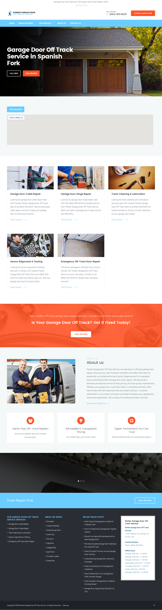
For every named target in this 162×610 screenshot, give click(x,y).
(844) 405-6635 (118, 14)
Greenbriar (50, 560)
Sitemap (66, 605)
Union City (50, 534)
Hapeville (50, 543)
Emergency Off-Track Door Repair (21, 541)
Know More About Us (96, 403)
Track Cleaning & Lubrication (19, 532)
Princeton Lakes (52, 556)
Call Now (14, 73)
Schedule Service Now (143, 13)
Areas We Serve (25, 23)
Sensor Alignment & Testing (19, 537)
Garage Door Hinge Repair (18, 528)
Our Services (45, 23)
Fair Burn (50, 539)
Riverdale (50, 521)
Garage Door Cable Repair (18, 524)
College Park (51, 547)
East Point (50, 552)
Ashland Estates (52, 525)
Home (11, 23)
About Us (61, 23)
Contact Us (80, 5)
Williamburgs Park (53, 530)
